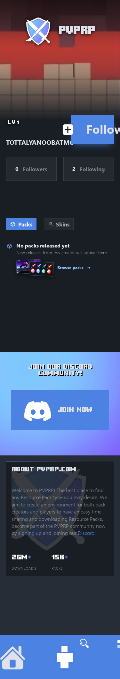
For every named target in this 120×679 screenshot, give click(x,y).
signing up (30, 532)
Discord (86, 532)
